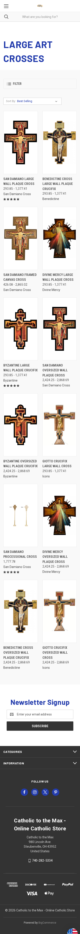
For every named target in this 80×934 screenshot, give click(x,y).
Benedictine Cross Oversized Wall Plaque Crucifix (18, 653)
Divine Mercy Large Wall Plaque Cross (58, 277)
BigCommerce (47, 922)
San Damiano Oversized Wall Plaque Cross (55, 370)
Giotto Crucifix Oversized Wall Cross (55, 653)
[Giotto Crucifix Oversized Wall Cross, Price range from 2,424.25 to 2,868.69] (59, 611)
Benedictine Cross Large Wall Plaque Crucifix (57, 184)
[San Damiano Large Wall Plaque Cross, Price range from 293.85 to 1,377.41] (20, 142)
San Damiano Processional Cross (20, 554)
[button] (40, 84)
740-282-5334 (42, 860)
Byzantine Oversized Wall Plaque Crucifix (20, 463)
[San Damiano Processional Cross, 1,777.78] (20, 515)
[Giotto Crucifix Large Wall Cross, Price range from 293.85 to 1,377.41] (59, 424)
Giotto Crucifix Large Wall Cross (57, 463)
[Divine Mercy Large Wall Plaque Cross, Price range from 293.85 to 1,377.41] (59, 238)
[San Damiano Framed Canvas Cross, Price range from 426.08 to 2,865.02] (20, 238)
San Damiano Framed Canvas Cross (20, 277)
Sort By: (11, 101)
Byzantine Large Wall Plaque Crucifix (20, 367)
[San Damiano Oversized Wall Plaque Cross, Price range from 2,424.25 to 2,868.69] (59, 329)
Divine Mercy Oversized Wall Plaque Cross (55, 557)
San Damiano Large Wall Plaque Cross (18, 181)
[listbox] (38, 101)
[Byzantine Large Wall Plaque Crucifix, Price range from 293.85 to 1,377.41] (20, 329)
